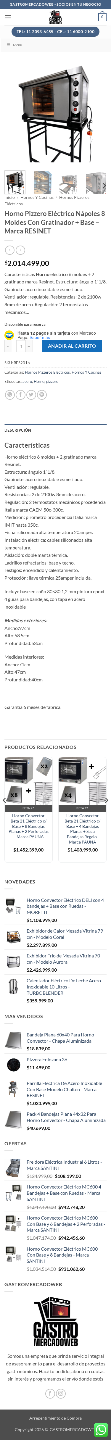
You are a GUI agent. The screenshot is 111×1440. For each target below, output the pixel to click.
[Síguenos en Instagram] (61, 1394)
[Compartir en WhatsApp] (10, 395)
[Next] (97, 115)
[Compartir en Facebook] (20, 395)
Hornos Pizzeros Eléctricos (47, 372)
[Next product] (9, 250)
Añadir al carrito (72, 346)
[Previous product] (20, 250)
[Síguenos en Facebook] (50, 1394)
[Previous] (14, 115)
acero (27, 381)
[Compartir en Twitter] (31, 395)
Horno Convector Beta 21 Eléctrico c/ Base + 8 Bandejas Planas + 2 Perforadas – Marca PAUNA (29, 826)
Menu (17, 45)
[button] (8, 17)
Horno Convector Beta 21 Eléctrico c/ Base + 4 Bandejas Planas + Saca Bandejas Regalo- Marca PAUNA (82, 828)
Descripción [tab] (17, 430)
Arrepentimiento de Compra (55, 1417)
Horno (39, 381)
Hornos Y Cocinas (37, 197)
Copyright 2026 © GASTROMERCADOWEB (55, 1429)
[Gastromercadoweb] (55, 17)
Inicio (9, 197)
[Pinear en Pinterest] (42, 395)
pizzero (52, 381)
